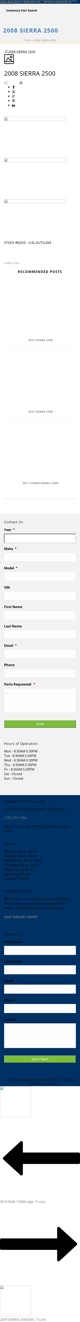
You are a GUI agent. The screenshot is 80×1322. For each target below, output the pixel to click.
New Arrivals (39, 0)
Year (9, 530)
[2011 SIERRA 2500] (40, 306)
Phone (9, 665)
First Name (13, 607)
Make (10, 549)
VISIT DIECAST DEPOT (21, 917)
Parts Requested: (19, 684)
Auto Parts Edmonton (62, 0)
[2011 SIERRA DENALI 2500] (40, 449)
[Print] (23, 82)
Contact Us (7, 3)
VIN (7, 587)
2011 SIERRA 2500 (40, 340)
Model (11, 568)
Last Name (13, 626)
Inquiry (10, 1019)
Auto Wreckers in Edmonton (19, 1)
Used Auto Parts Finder (15, 0)
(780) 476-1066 (15, 817)
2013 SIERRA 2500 (40, 411)
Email (10, 645)
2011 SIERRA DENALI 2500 (40, 483)
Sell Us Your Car (48, 1)
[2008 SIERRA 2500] (4, 51)
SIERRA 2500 (11, 263)
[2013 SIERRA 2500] (40, 378)
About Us (65, 1)
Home (27, 40)
